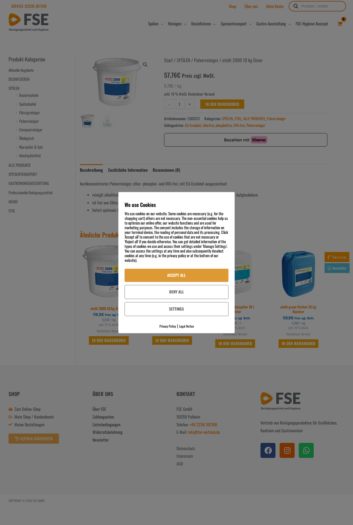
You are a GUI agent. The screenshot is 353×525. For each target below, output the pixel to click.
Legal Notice (186, 326)
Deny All (176, 292)
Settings (176, 309)
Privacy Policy (167, 326)
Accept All (176, 275)
